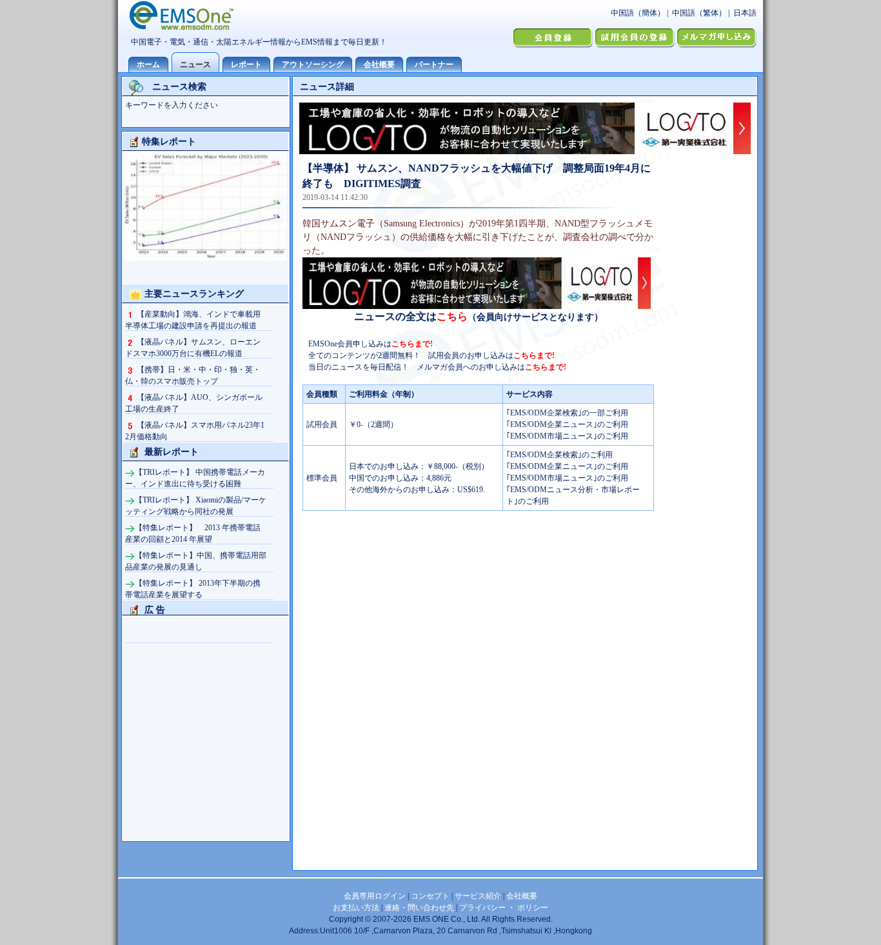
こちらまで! (412, 343)
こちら (452, 316)
